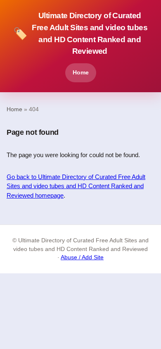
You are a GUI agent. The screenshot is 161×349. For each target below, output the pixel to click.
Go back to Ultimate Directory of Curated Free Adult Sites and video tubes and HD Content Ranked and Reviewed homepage (76, 186)
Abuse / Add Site (82, 257)
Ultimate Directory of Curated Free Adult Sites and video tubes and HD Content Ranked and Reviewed (80, 33)
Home (81, 72)
